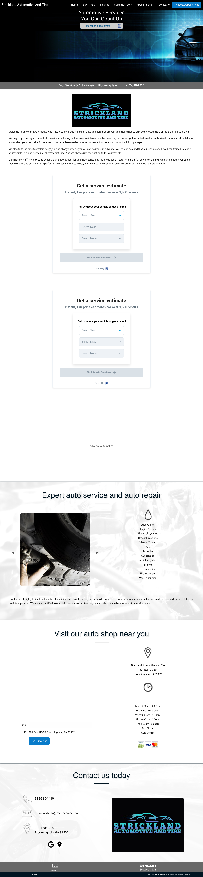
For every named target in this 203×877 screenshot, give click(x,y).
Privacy (34, 874)
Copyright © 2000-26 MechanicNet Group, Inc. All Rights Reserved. (168, 874)
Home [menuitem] (74, 4)
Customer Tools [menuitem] (123, 4)
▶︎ (97, 552)
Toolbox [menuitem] (162, 4)
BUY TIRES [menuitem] (89, 4)
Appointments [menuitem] (144, 4)
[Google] (51, 844)
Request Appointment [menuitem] (187, 4)
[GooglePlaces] (59, 844)
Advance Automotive (101, 446)
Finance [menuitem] (104, 4)
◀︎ (13, 552)
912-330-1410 (135, 85)
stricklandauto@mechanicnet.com (58, 813)
